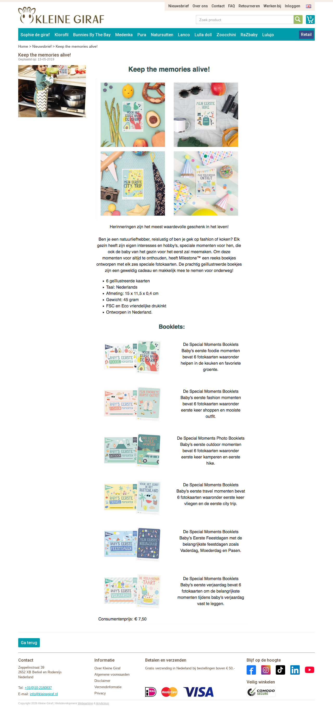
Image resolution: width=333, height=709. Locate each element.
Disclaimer (102, 681)
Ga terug (29, 642)
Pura (141, 34)
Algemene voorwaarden (112, 674)
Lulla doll (203, 34)
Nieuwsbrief (178, 6)
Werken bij (272, 6)
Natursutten (162, 34)
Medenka (124, 34)
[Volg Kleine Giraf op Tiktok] (278, 669)
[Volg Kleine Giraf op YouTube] (307, 669)
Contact (218, 6)
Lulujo (268, 34)
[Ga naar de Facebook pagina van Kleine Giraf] (251, 669)
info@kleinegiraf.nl (44, 694)
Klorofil (61, 34)
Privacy (100, 693)
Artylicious (102, 703)
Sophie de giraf (35, 34)
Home (23, 46)
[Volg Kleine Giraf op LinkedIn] (292, 669)
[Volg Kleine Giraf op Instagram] (263, 669)
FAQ (231, 6)
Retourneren (249, 6)
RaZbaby (249, 34)
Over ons (200, 6)
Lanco (184, 34)
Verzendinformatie (107, 687)
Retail (306, 34)
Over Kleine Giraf (107, 668)
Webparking (85, 703)
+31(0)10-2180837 (38, 688)
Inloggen (292, 6)
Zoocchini (226, 34)
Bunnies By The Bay (92, 34)
